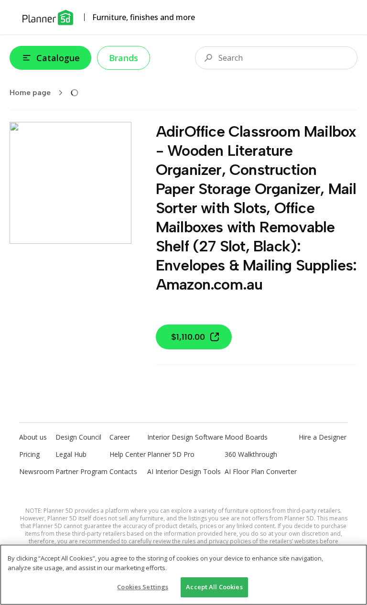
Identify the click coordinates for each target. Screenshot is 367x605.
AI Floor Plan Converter (261, 471)
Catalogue (58, 58)
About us (33, 437)
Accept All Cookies (214, 587)
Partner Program (81, 471)
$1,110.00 (188, 337)
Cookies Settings (142, 587)
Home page (30, 92)
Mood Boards (246, 437)
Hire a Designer (322, 437)
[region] (183, 574)
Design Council (78, 437)
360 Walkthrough (251, 454)
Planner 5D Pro (170, 454)
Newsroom (36, 471)
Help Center (127, 454)
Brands (123, 58)
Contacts (123, 471)
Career (119, 437)
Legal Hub (70, 454)
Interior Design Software (185, 437)
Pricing (29, 454)
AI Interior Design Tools (184, 471)
